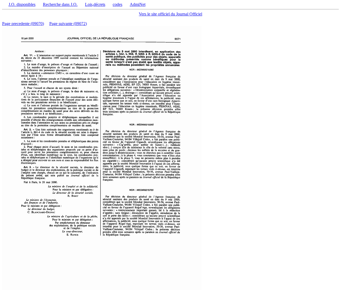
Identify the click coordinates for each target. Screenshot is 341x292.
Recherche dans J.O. (60, 4)
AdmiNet (137, 4)
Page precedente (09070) (23, 23)
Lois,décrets (95, 4)
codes (117, 4)
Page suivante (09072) (68, 23)
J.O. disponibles (22, 4)
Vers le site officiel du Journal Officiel (170, 14)
